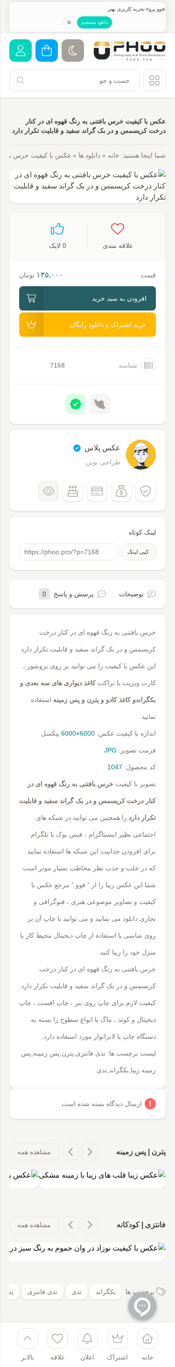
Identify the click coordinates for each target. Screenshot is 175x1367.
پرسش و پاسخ (68, 594)
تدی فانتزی (42, 1291)
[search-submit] (20, 80)
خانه (113, 155)
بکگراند (106, 1291)
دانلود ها (89, 155)
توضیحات (131, 594)
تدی (76, 1291)
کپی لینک (138, 552)
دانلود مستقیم (94, 22)
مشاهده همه (34, 1152)
